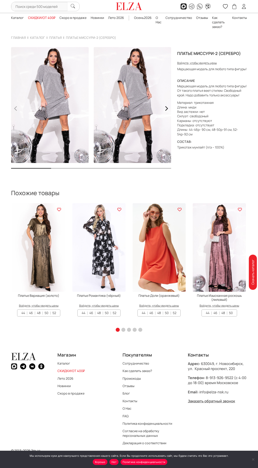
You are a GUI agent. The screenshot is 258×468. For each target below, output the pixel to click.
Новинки (97, 17)
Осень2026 (143, 17)
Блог (126, 393)
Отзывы (202, 17)
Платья (55, 37)
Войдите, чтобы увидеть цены (197, 63)
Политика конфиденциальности (147, 423)
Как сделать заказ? (218, 22)
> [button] (166, 107)
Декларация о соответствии (144, 443)
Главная (18, 37)
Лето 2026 (116, 17)
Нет (114, 462)
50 (46, 313)
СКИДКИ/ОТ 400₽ (41, 17)
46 (31, 313)
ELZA (23, 356)
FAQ (126, 416)
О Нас (158, 19)
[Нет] (253, 459)
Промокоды (132, 378)
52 (54, 313)
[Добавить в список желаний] (59, 209)
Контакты (239, 17)
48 (39, 313)
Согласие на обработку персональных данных (141, 433)
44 (23, 313)
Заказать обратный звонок (211, 401)
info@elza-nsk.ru (213, 391)
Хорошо (100, 462)
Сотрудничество (178, 17)
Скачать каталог (253, 272)
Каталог (17, 17)
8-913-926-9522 (219, 377)
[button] (118, 330)
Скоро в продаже (72, 17)
